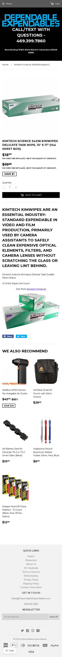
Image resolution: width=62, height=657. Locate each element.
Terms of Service (31, 572)
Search (31, 556)
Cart (57, 3)
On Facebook (31, 568)
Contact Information (31, 587)
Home (5, 64)
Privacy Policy (31, 579)
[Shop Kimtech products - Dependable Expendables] (31, 328)
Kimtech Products (36, 289)
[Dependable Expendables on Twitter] (22, 631)
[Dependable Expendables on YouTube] (38, 631)
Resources (31, 560)
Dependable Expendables (33, 639)
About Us (31, 564)
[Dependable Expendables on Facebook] (27, 631)
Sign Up (54, 617)
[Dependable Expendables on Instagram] (32, 631)
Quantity (6, 182)
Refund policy (31, 575)
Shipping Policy (31, 583)
